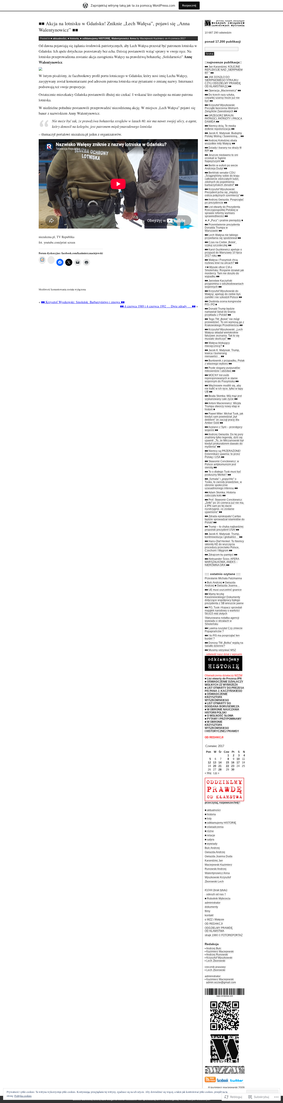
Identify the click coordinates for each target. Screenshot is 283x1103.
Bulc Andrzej (212, 847)
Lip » (216, 773)
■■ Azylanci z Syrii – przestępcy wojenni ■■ (223, 429)
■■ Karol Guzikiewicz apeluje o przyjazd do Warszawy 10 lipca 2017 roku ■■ (223, 252)
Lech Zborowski (215, 960)
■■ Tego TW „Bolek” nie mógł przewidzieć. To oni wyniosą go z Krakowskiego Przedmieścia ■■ (224, 322)
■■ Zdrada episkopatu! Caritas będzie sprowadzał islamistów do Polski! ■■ (225, 519)
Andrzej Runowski (217, 954)
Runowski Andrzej (215, 868)
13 (214, 762)
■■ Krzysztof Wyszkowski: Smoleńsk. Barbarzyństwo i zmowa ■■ (82, 302)
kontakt (209, 915)
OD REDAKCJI (214, 923)
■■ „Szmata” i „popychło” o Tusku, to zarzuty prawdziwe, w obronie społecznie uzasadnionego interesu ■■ (223, 483)
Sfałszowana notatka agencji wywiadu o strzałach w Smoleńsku (222, 621)
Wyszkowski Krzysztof (218, 877)
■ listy (208, 818)
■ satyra (209, 839)
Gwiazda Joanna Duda (218, 856)
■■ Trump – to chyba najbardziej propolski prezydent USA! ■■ (224, 528)
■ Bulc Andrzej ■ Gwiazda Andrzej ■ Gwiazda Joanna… (222, 584)
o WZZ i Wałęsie (214, 919)
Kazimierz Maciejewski (220, 951)
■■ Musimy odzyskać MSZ (220, 650)
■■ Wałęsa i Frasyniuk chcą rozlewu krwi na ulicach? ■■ (221, 261)
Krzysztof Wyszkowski (219, 957)
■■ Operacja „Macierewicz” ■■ (223, 90)
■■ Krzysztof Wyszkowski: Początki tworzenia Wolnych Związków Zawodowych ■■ (221, 108)
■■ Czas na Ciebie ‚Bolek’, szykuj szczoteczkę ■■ (221, 244)
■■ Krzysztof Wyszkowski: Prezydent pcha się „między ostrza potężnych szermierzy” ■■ (224, 192)
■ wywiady (211, 843)
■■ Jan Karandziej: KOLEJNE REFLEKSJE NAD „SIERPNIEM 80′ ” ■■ (224, 69)
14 (220, 762)
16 (232, 762)
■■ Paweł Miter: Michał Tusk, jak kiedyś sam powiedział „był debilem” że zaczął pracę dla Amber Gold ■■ (224, 418)
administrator (212, 902)
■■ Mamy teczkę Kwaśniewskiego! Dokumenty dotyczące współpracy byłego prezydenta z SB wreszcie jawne (224, 598)
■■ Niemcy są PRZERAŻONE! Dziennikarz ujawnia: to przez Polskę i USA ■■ (223, 454)
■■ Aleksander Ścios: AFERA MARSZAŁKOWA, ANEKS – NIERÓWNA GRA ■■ (222, 562)
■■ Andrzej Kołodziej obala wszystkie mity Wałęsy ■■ (221, 142)
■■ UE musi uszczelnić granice (223, 589)
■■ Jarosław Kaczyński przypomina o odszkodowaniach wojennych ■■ (224, 283)
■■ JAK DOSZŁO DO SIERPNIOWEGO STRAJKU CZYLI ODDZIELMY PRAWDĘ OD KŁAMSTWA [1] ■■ (223, 82)
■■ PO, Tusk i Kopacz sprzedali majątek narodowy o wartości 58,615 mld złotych (223, 610)
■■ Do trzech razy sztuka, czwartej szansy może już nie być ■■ (222, 97)
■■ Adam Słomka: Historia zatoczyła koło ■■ (220, 494)
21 (220, 766)
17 (238, 762)
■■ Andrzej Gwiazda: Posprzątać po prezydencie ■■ (224, 201)
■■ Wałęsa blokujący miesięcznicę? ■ (217, 344)
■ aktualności (58, 38)
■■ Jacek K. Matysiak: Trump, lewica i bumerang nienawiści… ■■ (222, 353)
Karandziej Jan (214, 860)
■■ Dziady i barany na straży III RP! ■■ (223, 149)
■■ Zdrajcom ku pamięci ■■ (221, 554)
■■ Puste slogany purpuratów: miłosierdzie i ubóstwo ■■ (223, 369)
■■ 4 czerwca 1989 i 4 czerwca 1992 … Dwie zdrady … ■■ (157, 306)
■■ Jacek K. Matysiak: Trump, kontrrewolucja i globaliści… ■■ (223, 535)
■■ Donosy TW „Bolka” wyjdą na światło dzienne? (224, 644)
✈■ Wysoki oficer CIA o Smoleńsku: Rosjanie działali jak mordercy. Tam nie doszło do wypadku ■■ (224, 272)
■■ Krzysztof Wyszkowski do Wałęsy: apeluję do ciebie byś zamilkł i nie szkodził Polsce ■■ (223, 294)
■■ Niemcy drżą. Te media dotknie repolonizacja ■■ (220, 127)
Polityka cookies (23, 1095)
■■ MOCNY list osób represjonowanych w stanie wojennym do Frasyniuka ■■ (222, 378)
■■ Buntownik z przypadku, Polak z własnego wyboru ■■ (225, 362)
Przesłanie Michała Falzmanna (223, 578)
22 (227, 766)
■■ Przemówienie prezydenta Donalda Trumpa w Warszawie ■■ (222, 227)
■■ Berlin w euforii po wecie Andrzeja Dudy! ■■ (221, 167)
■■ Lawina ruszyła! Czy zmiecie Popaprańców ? (224, 630)
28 (220, 769)
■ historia (73, 38)
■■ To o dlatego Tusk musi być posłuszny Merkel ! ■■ (223, 473)
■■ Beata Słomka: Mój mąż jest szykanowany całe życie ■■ (223, 397)
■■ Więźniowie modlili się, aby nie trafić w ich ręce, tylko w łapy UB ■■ (224, 388)
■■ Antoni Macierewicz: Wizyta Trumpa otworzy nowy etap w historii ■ (223, 406)
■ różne (209, 831)
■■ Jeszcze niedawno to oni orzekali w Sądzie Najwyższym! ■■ (221, 158)
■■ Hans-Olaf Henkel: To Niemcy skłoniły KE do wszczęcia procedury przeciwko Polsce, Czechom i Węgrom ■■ (224, 546)
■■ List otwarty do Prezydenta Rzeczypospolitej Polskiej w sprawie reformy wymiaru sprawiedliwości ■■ (222, 211)
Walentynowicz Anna (123, 38)
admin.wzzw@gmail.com (221, 982)
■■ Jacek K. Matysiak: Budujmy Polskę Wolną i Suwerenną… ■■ (224, 135)
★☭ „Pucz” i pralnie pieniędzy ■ (224, 220)
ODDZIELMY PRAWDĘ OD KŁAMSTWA (219, 929)
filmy (207, 911)
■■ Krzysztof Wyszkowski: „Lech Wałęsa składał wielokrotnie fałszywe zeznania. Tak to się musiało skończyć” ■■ (224, 334)
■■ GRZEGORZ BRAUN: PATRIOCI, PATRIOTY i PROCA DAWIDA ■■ (223, 118)
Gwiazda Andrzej (215, 852)
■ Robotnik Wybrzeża (217, 898)
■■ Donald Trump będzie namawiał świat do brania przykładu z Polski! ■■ (220, 311)
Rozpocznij (189, 5)
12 (209, 762)
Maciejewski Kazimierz (218, 864)
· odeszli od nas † (215, 894)
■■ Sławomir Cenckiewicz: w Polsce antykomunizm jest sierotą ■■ (222, 464)
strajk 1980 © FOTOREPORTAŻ (224, 935)
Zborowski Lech (214, 881)
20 (214, 766)
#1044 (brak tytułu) (216, 890)
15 (227, 762)
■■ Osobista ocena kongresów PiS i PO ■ (223, 303)
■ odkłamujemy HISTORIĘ (95, 38)
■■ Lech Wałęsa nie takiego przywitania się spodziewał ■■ (223, 236)
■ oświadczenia (214, 827)
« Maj (208, 773)
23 (232, 766)
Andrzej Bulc (213, 948)
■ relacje (210, 835)
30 (232, 769)
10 (238, 759)
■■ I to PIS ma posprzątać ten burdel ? (222, 637)
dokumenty (211, 906)
